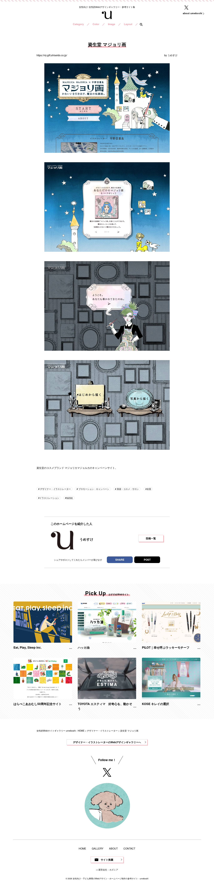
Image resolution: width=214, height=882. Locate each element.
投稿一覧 (151, 538)
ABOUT (113, 848)
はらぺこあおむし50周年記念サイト (37, 704)
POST (147, 559)
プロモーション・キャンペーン (93, 488)
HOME (82, 848)
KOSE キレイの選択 (155, 704)
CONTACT (129, 848)
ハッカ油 (84, 647)
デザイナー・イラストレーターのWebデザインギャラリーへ (107, 742)
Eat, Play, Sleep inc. (27, 647)
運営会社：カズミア (108, 869)
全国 (149, 488)
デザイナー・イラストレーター (55, 488)
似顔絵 (69, 497)
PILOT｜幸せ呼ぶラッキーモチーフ (165, 647)
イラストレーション (49, 497)
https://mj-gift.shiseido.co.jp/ (52, 55)
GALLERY (97, 848)
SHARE (119, 559)
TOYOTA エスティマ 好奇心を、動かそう (105, 706)
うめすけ (172, 55)
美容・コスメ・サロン (127, 488)
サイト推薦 (107, 859)
